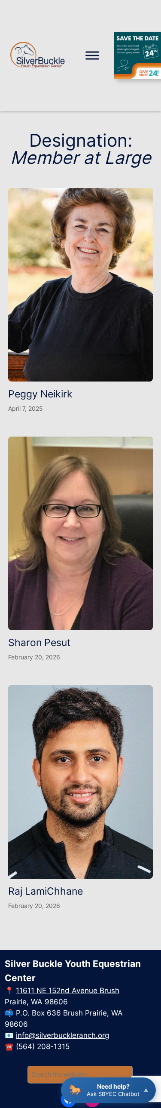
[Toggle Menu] (92, 55)
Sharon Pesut (39, 642)
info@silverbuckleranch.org (62, 1035)
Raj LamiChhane (45, 891)
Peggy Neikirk (40, 394)
